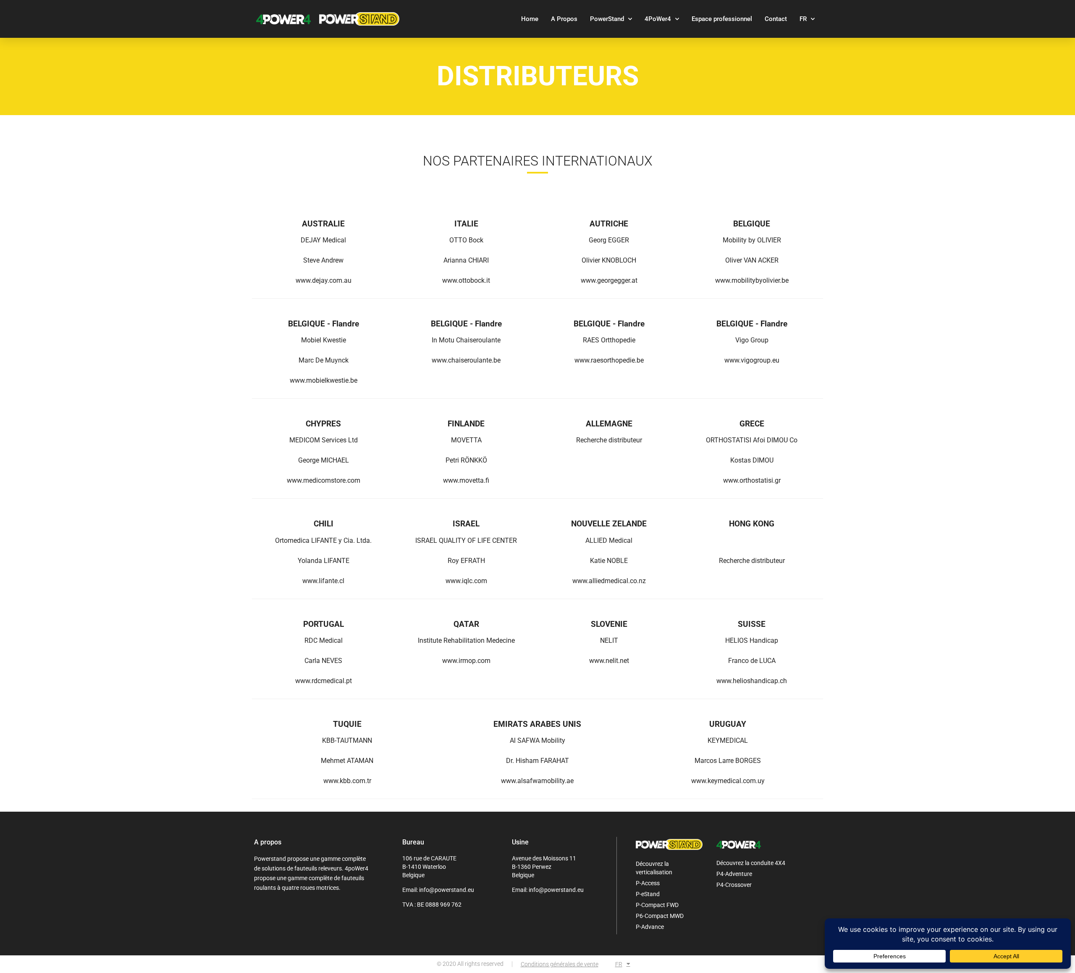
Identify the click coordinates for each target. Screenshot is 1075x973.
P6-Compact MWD (660, 916)
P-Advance (650, 926)
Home (529, 19)
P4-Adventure (734, 873)
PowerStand (607, 19)
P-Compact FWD (657, 905)
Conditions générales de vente (559, 964)
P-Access (648, 883)
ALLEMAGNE (609, 424)
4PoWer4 (658, 19)
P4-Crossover (734, 884)
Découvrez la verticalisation (654, 868)
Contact (776, 19)
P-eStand (648, 894)
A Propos (564, 19)
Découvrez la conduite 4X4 (750, 863)
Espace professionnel (722, 19)
